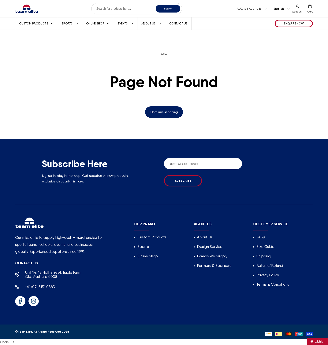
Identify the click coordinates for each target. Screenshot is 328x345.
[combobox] (136, 8)
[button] (310, 8)
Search (168, 8)
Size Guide (265, 246)
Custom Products (151, 237)
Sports (143, 246)
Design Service (209, 246)
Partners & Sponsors (214, 265)
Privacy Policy (267, 275)
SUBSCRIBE (183, 180)
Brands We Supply (212, 256)
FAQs (260, 237)
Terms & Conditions (272, 284)
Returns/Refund (269, 265)
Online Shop (147, 256)
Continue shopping (164, 112)
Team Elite (25, 331)
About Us (204, 237)
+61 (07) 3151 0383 (40, 286)
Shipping (263, 256)
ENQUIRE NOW (294, 23)
